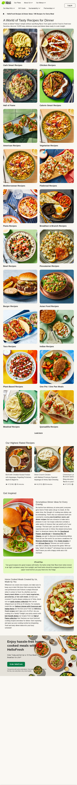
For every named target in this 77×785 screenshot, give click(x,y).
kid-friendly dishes (12, 616)
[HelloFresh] (6, 2)
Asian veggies (63, 541)
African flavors (44, 543)
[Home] (3, 14)
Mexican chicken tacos (44, 541)
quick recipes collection (19, 602)
